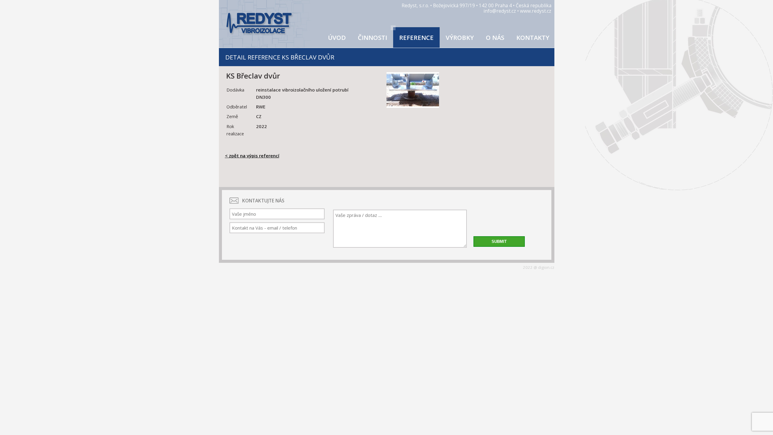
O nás (495, 37)
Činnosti (372, 37)
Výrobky (460, 37)
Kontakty (532, 37)
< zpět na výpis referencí (252, 156)
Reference (416, 37)
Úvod (337, 37)
